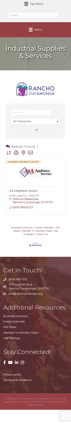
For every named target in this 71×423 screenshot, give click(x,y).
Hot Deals (9, 327)
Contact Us (41, 234)
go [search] (37, 129)
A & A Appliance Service (23, 190)
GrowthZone (38, 401)
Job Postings (11, 338)
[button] (8, 146)
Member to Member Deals (20, 332)
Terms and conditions (17, 380)
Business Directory (22, 227)
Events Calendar (44, 227)
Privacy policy (12, 374)
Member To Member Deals (37, 230)
